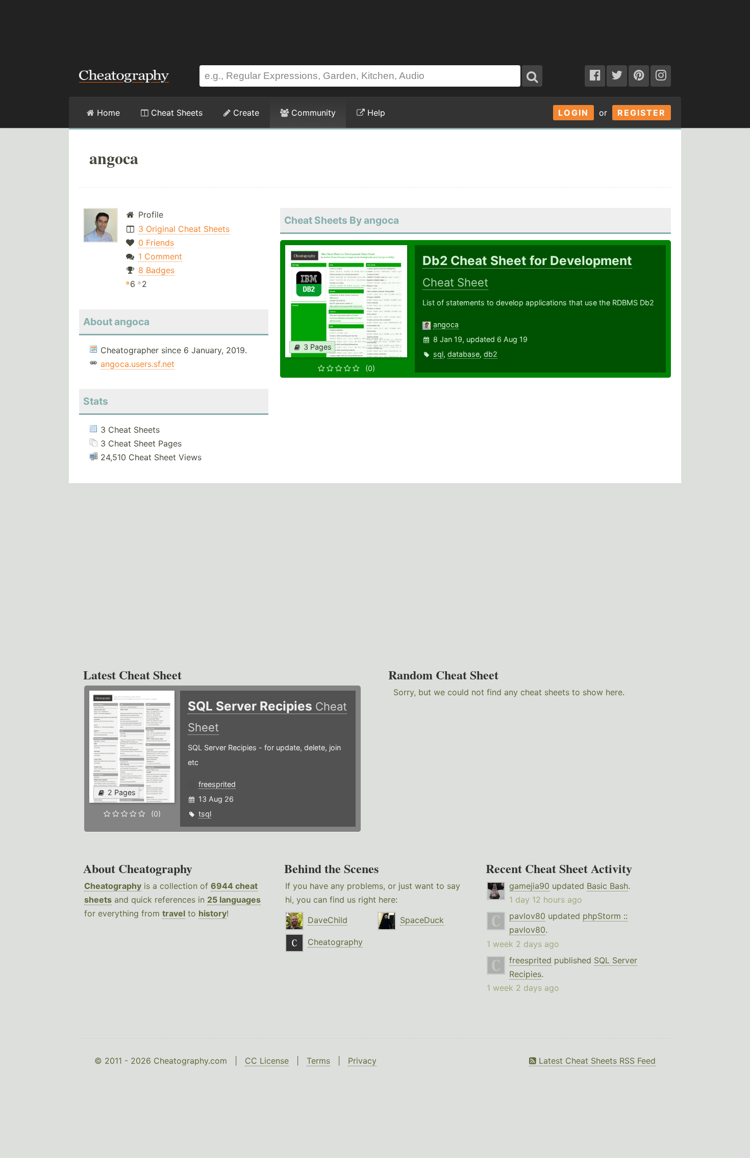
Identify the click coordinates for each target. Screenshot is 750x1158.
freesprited (217, 784)
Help (375, 113)
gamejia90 (529, 886)
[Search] (532, 76)
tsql (204, 813)
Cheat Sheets (175, 113)
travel (173, 913)
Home (107, 113)
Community (312, 113)
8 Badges (156, 270)
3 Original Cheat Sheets (184, 229)
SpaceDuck (422, 920)
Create (245, 113)
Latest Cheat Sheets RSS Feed (596, 1061)
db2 (490, 354)
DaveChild (327, 920)
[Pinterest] (639, 76)
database (463, 354)
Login (573, 113)
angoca (446, 324)
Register (641, 113)
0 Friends (156, 243)
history (212, 913)
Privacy (362, 1061)
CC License (267, 1061)
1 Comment (160, 256)
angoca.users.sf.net (137, 364)
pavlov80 (527, 916)
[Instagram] (661, 76)
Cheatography (112, 886)
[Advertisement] (375, 27)
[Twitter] (617, 76)
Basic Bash (607, 886)
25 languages (234, 899)
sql (438, 354)
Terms (318, 1061)
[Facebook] (595, 76)
